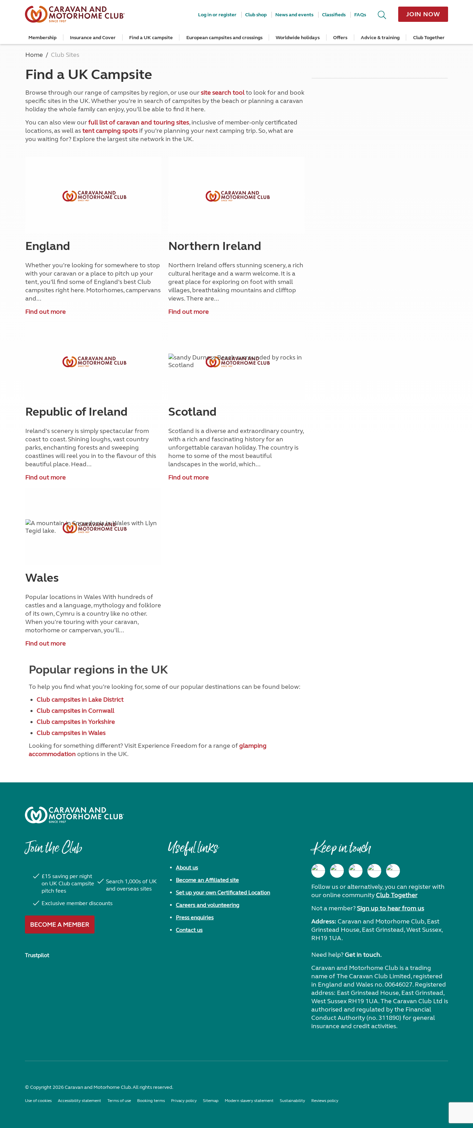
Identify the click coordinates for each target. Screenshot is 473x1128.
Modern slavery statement (249, 1100)
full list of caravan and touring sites (138, 122)
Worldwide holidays (298, 38)
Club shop (256, 15)
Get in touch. (363, 954)
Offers (340, 38)
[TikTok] (393, 871)
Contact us (189, 930)
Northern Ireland (214, 246)
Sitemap (210, 1100)
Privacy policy (184, 1100)
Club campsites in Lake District (80, 699)
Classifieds (334, 15)
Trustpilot (37, 955)
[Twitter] (356, 871)
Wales (42, 578)
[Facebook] (318, 871)
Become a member (59, 924)
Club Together (429, 38)
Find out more (45, 311)
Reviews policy (324, 1100)
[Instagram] (337, 871)
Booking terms (151, 1100)
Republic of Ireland (76, 412)
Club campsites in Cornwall (75, 710)
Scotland (192, 412)
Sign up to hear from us (390, 908)
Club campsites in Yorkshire (76, 722)
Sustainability (292, 1100)
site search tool (222, 92)
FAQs (360, 15)
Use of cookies (38, 1100)
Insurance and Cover (93, 38)
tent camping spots (110, 131)
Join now (423, 14)
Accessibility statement (79, 1100)
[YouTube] (374, 871)
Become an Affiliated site (207, 880)
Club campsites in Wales (71, 733)
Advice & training (380, 38)
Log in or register (217, 15)
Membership (42, 38)
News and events (294, 15)
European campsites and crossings (224, 38)
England (47, 246)
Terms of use (119, 1100)
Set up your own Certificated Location (223, 892)
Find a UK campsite (151, 38)
